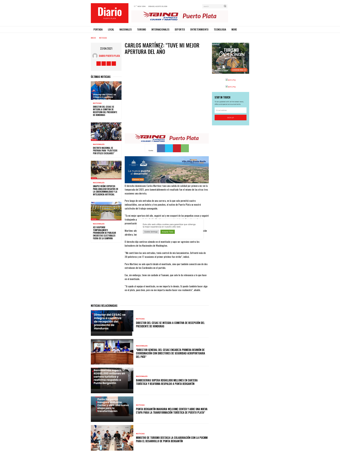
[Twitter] (109, 63)
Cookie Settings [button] (151, 232)
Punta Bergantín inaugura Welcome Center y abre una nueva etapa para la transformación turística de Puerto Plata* (171, 410)
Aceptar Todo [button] (167, 232)
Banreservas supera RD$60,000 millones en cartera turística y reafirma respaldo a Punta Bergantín (167, 382)
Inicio (93, 37)
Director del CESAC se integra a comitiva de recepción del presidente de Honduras (105, 111)
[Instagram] (103, 63)
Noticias (103, 37)
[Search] (225, 6)
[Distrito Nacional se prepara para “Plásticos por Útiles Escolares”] (106, 131)
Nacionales (98, 144)
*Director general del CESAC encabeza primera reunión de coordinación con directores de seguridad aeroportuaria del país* (170, 353)
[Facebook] (98, 63)
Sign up (230, 118)
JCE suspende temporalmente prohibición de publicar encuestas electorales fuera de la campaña (104, 233)
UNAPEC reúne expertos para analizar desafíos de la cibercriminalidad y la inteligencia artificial (105, 190)
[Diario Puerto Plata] (95, 55)
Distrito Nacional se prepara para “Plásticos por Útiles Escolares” (105, 150)
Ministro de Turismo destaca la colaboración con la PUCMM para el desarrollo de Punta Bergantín (172, 439)
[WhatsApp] (185, 148)
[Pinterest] (177, 148)
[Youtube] (114, 63)
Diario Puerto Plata (109, 55)
